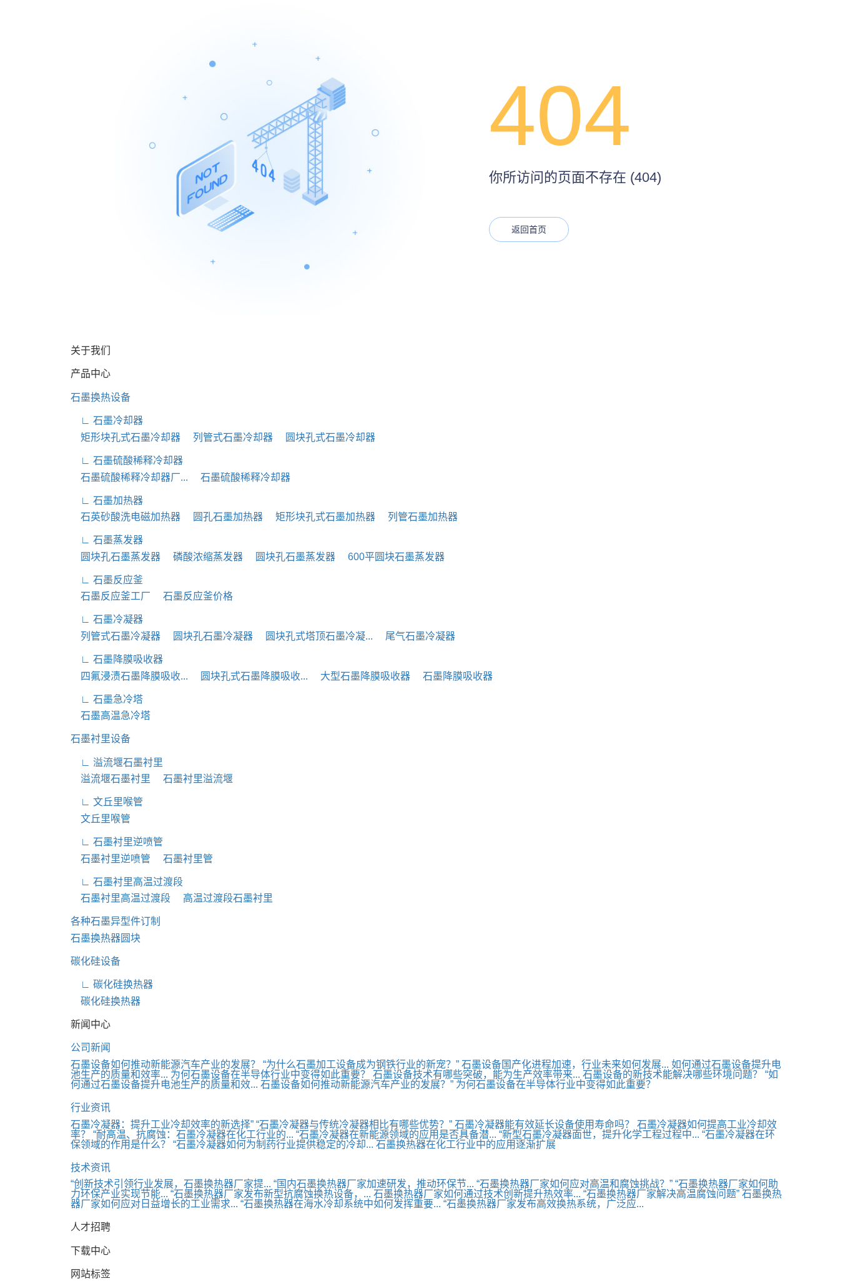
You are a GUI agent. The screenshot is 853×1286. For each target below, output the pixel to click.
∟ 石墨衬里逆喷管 (117, 841)
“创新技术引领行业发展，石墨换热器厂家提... (171, 1183)
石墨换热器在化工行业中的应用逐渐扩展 (466, 1144)
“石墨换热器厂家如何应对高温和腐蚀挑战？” (574, 1183)
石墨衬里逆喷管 (110, 858)
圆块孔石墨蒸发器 (115, 556)
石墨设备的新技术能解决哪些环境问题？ (672, 1074)
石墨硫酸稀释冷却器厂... (129, 477)
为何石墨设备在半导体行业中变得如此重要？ (270, 1074)
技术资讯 (91, 1167)
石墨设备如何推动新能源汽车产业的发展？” (356, 1084)
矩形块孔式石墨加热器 (320, 516)
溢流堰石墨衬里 (110, 778)
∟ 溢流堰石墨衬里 (117, 762)
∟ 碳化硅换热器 (112, 984)
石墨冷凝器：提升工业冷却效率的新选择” (162, 1124)
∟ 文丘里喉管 (107, 801)
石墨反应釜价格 (193, 596)
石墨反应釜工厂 (110, 596)
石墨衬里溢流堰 (193, 778)
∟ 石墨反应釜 (107, 580)
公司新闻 (91, 1047)
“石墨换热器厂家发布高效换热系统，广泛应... (543, 1203)
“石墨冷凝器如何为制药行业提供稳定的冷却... (273, 1144)
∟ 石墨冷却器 (107, 420)
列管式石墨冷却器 (228, 437)
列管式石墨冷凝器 (115, 636)
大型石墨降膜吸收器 (360, 676)
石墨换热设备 (101, 397)
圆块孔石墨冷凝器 (208, 636)
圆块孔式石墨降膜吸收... (249, 676)
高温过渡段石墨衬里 (223, 898)
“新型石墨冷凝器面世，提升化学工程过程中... (599, 1134)
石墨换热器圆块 (106, 938)
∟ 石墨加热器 (107, 500)
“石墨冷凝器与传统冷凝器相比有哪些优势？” (354, 1124)
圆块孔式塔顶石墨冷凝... (314, 636)
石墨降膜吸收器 (453, 676)
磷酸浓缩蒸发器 (203, 556)
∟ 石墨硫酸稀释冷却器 (127, 460)
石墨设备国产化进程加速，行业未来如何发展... (565, 1064)
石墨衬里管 (183, 858)
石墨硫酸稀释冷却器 (240, 477)
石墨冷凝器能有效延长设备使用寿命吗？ (544, 1124)
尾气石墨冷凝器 (415, 636)
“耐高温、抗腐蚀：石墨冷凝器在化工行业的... (193, 1134)
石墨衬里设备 (101, 738)
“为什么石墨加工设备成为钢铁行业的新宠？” (361, 1064)
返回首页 (528, 229)
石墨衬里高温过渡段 (120, 898)
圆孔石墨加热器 (223, 516)
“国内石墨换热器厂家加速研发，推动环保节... (374, 1183)
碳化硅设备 (96, 961)
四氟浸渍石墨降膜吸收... (129, 676)
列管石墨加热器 (418, 516)
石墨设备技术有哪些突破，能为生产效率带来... (476, 1074)
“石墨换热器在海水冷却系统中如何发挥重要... (340, 1203)
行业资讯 (91, 1107)
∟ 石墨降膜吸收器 (117, 659)
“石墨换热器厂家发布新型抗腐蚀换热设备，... (270, 1193)
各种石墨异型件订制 (115, 921)
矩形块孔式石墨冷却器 (125, 437)
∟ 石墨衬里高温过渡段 (127, 882)
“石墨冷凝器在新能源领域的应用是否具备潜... (396, 1134)
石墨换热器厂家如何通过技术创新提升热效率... (477, 1193)
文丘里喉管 (101, 818)
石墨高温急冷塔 (110, 715)
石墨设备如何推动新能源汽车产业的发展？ (165, 1064)
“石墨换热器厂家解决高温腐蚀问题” (661, 1193)
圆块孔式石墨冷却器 (325, 437)
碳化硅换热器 (106, 1001)
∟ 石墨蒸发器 (107, 540)
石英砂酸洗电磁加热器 (125, 516)
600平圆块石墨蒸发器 (391, 556)
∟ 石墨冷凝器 (107, 619)
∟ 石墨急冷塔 (107, 699)
